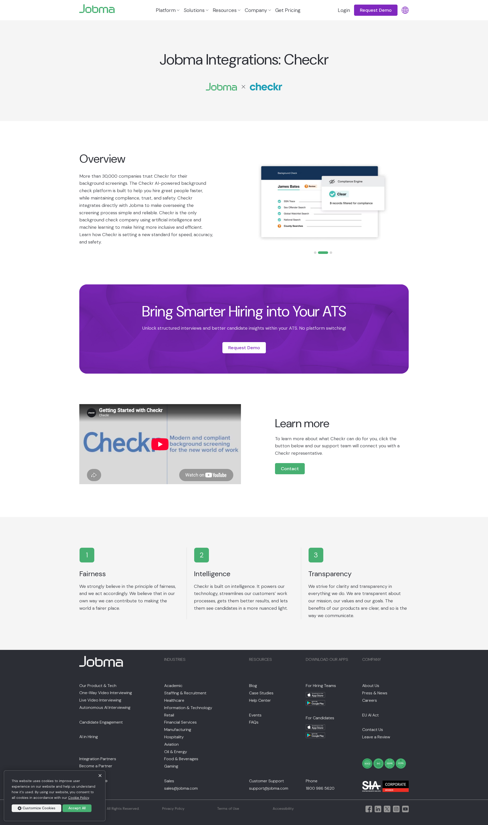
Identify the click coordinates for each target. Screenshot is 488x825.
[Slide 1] (315, 252)
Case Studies (261, 693)
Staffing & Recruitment (185, 693)
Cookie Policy (78, 798)
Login (344, 10)
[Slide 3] (331, 252)
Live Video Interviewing (100, 700)
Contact (290, 469)
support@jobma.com (268, 788)
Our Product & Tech (97, 685)
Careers (369, 700)
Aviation (171, 744)
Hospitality (174, 737)
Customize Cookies (39, 808)
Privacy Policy (173, 808)
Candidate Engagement (101, 722)
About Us (370, 685)
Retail (169, 715)
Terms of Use (228, 808)
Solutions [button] (194, 10)
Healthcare (174, 700)
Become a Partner (95, 766)
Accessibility (283, 808)
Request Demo (244, 348)
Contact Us (372, 729)
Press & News (374, 693)
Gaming (171, 766)
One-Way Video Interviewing (105, 692)
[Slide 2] (323, 252)
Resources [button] (225, 10)
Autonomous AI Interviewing (104, 707)
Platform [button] (166, 10)
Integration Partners (97, 758)
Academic (173, 685)
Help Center (260, 700)
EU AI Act (370, 715)
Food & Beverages (181, 758)
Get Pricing (287, 10)
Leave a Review (376, 737)
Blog (253, 685)
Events (255, 715)
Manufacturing (177, 729)
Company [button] (256, 10)
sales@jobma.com (181, 788)
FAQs (253, 722)
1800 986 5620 (320, 788)
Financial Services (180, 722)
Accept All (77, 808)
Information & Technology (188, 707)
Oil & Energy (175, 751)
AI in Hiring (88, 736)
